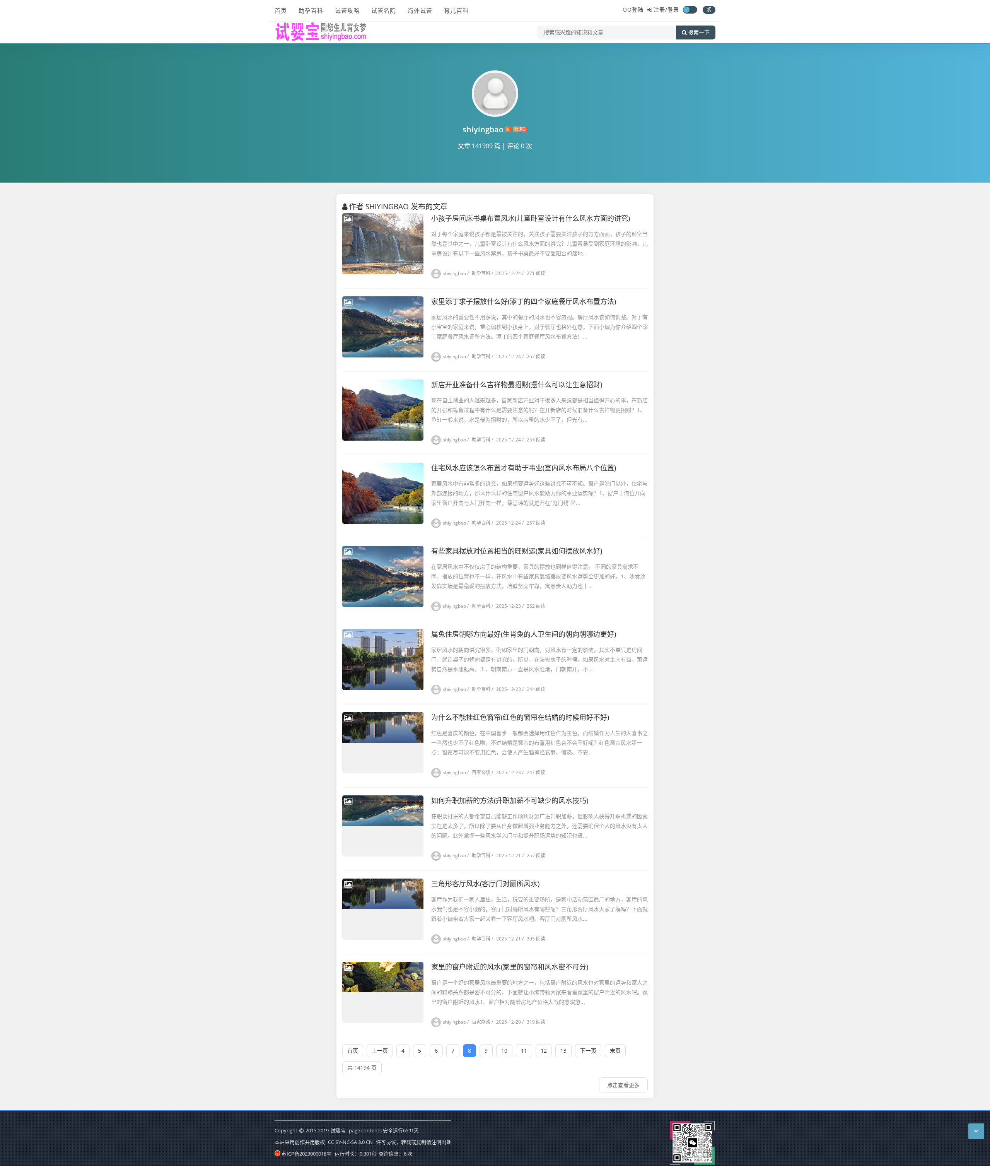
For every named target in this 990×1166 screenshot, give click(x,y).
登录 (673, 9)
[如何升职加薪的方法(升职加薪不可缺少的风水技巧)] (382, 826)
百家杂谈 (478, 772)
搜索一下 (699, 32)
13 (563, 1050)
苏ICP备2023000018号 (306, 1153)
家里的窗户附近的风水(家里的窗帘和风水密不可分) (509, 966)
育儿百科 (456, 10)
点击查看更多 (623, 1085)
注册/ (660, 9)
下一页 (588, 1050)
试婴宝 (338, 1130)
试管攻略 (347, 10)
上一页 (380, 1050)
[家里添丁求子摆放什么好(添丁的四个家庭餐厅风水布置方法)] (382, 326)
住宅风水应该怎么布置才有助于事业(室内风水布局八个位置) (523, 467)
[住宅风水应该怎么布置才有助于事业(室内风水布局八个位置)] (382, 493)
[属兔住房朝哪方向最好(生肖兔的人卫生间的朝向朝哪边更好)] (382, 659)
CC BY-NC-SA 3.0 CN (350, 1142)
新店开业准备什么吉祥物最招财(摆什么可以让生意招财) (516, 384)
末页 (615, 1050)
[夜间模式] (690, 10)
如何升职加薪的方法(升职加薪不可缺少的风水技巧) (509, 800)
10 (504, 1050)
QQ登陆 (633, 9)
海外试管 (420, 10)
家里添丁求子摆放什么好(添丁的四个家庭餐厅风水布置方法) (523, 301)
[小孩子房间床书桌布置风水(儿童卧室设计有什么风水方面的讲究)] (382, 243)
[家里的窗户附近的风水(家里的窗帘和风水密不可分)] (382, 992)
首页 (281, 10)
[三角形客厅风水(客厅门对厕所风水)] (382, 909)
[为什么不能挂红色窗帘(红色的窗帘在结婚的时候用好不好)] (382, 742)
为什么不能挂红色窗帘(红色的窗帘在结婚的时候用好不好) (520, 717)
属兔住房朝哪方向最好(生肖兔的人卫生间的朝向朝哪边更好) (523, 634)
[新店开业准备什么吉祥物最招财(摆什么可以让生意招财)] (382, 410)
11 (524, 1050)
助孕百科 (311, 10)
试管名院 (383, 10)
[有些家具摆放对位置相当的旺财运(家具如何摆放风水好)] (382, 576)
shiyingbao (454, 273)
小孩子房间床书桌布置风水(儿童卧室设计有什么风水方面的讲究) (530, 218)
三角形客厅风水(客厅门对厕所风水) (485, 883)
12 (544, 1050)
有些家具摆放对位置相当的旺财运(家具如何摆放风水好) (516, 551)
